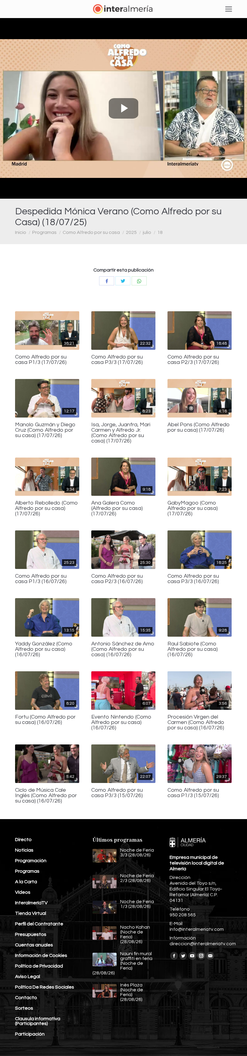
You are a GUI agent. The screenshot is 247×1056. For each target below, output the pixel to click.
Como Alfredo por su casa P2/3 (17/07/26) (193, 359)
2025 (131, 232)
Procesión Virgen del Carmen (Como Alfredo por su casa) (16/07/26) (195, 722)
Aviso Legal (27, 976)
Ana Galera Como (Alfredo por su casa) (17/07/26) (117, 508)
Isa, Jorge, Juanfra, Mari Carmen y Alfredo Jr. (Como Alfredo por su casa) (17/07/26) (120, 433)
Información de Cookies (41, 955)
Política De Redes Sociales (44, 987)
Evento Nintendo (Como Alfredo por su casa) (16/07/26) (121, 722)
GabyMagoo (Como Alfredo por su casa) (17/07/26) (192, 508)
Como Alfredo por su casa (91, 232)
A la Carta (26, 881)
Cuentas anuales (34, 945)
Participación (30, 1034)
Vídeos (22, 892)
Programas (44, 232)
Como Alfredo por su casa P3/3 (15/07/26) (117, 792)
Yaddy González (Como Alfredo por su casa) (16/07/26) (44, 649)
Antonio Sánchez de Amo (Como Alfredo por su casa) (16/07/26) (123, 649)
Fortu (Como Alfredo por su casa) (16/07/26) (45, 719)
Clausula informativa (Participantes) (37, 1021)
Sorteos (24, 1008)
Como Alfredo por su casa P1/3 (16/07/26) (41, 578)
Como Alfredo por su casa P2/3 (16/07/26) (117, 578)
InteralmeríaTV (31, 902)
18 (160, 232)
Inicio (20, 232)
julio (147, 232)
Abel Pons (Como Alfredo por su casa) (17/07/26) (198, 427)
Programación (30, 860)
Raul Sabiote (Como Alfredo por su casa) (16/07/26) (192, 649)
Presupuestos (30, 934)
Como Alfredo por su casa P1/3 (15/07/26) (193, 792)
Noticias (24, 850)
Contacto (26, 997)
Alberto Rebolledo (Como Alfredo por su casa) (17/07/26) (46, 508)
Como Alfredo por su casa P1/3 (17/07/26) (41, 359)
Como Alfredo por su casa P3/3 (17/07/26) (117, 359)
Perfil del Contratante (39, 923)
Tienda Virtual (30, 913)
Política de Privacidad (39, 966)
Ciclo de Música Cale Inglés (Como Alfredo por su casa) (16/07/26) (46, 795)
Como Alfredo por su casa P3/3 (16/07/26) (193, 578)
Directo (23, 839)
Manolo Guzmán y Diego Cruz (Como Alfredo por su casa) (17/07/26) (45, 430)
